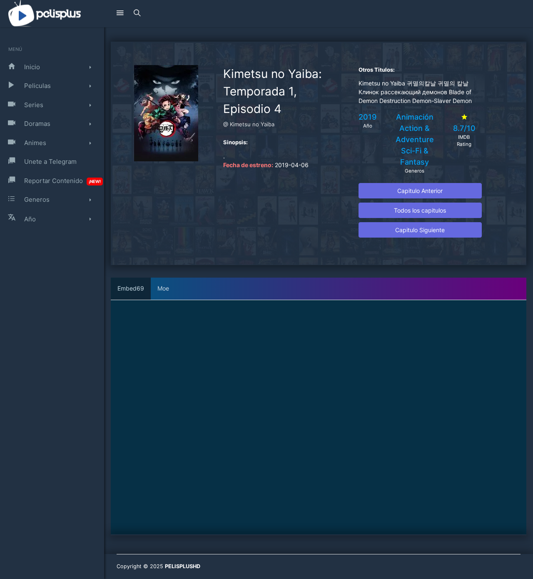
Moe (163, 288)
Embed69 (130, 288)
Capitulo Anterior (420, 190)
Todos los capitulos (420, 210)
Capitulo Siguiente (420, 229)
